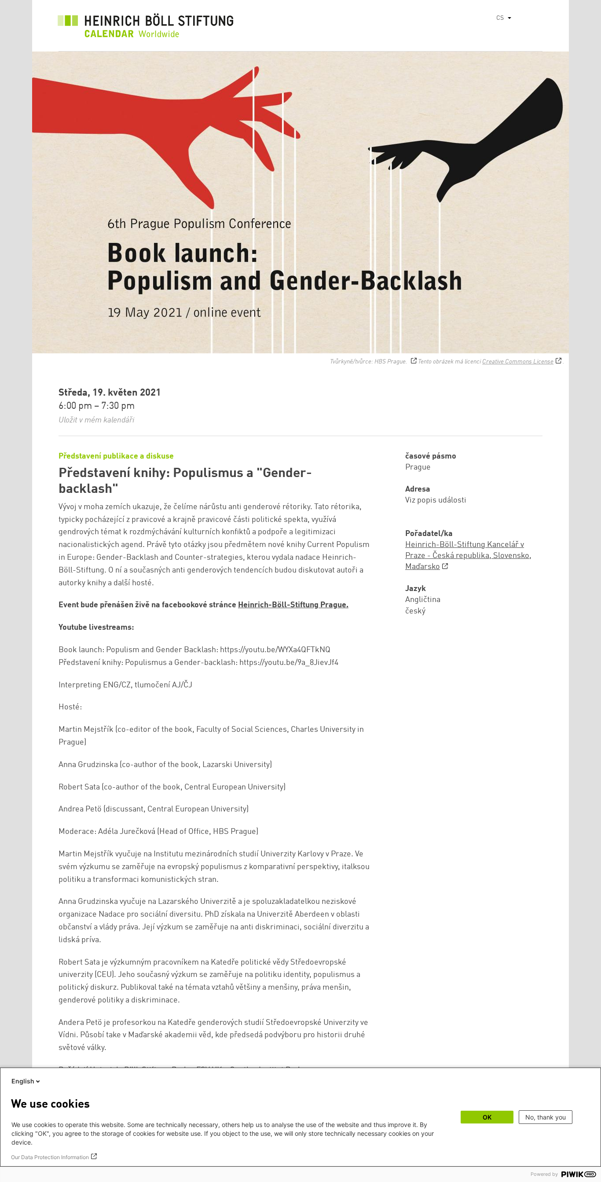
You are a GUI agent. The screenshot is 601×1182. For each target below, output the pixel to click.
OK (487, 1117)
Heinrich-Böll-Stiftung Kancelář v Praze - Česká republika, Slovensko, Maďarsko (468, 556)
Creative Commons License (517, 362)
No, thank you (545, 1117)
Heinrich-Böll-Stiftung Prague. (293, 605)
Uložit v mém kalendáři (96, 420)
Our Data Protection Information (50, 1157)
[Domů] (146, 27)
